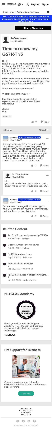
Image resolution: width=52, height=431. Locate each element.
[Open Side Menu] (4, 4)
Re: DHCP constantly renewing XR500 (28, 235)
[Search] (27, 4)
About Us (26, 408)
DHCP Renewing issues (19, 254)
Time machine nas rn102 (20, 263)
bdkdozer (28, 257)
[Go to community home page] (11, 4)
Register (35, 4)
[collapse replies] (26, 135)
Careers (26, 412)
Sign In (45, 4)
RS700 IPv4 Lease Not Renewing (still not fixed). (27, 274)
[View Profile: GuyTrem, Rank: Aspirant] (5, 39)
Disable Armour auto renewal (23, 244)
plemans (13, 137)
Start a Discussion (33, 28)
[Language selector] (20, 4)
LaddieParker (30, 280)
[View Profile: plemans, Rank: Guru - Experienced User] (5, 138)
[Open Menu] (48, 12)
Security (26, 414)
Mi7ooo (26, 238)
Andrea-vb (28, 269)
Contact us (26, 410)
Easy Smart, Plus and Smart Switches (22, 12)
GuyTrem (15, 38)
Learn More (26, 393)
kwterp (25, 248)
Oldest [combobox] (44, 130)
